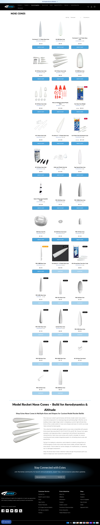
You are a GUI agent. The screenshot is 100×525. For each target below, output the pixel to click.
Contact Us (41, 494)
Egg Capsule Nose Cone (79, 167)
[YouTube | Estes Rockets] (11, 510)
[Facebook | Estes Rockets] (2, 510)
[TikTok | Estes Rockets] (16, 510)
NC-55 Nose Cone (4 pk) (60, 71)
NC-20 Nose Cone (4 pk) (40, 104)
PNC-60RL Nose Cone (41, 295)
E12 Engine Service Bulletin (45, 507)
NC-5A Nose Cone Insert (80, 358)
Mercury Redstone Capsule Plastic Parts (60, 103)
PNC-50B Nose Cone (60, 387)
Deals (81, 504)
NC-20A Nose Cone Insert (60, 231)
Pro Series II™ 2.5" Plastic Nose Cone (79, 38)
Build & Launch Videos (44, 497)
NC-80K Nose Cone (60, 39)
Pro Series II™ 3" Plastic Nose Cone (60, 135)
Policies (40, 512)
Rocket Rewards (42, 504)
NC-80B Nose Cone (79, 71)
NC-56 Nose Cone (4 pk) (40, 167)
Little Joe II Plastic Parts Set (60, 167)
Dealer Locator (63, 504)
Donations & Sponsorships (66, 507)
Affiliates (61, 497)
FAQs (39, 499)
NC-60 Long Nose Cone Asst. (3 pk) (80, 263)
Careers (61, 502)
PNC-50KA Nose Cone (80, 329)
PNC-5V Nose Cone (79, 231)
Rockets (82, 494)
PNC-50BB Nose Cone (41, 263)
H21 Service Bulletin (43, 510)
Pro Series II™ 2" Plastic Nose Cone (40, 39)
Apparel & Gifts (84, 507)
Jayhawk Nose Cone (60, 326)
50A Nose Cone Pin (40, 231)
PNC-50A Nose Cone (41, 358)
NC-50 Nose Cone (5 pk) (40, 71)
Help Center (41, 502)
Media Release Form (64, 512)
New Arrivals (83, 502)
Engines (82, 497)
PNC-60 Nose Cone (79, 297)
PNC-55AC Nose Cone (41, 326)
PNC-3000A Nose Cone (79, 200)
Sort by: (67, 17)
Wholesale (62, 499)
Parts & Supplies (84, 499)
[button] (20, 5)
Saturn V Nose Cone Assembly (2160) (41, 199)
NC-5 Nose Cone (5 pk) (40, 135)
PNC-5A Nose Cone (40, 387)
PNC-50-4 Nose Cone (60, 297)
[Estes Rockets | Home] (8, 493)
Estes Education (63, 510)
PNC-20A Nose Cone (60, 200)
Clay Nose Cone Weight (80, 104)
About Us (61, 494)
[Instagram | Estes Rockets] (7, 510)
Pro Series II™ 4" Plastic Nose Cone (60, 263)
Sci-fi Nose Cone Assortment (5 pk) (80, 135)
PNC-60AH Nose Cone (60, 358)
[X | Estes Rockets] (20, 510)
